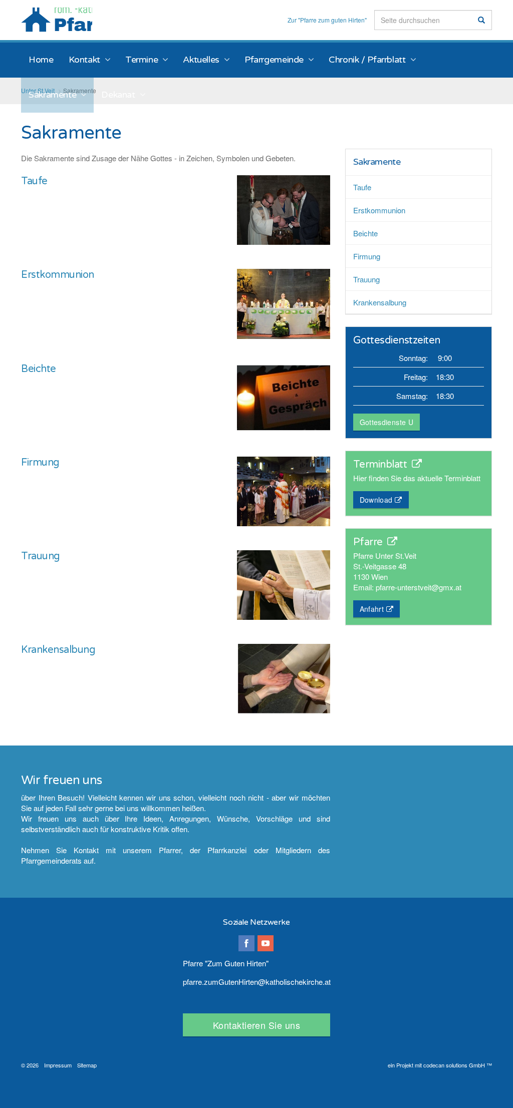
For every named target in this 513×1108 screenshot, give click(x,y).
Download (376, 500)
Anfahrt (372, 609)
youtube (266, 943)
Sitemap (87, 1065)
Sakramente (377, 161)
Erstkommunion (57, 275)
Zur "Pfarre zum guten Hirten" (327, 20)
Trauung (40, 556)
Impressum (58, 1065)
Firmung (40, 463)
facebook (246, 943)
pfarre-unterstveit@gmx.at (418, 587)
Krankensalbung (58, 650)
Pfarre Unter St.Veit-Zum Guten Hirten (56, 20)
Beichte (38, 369)
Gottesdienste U (386, 422)
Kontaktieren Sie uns (256, 1024)
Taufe (34, 181)
